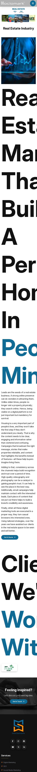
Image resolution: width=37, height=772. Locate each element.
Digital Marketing (9, 762)
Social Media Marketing (12, 770)
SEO (5, 766)
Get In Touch (17, 701)
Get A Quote (8, 537)
